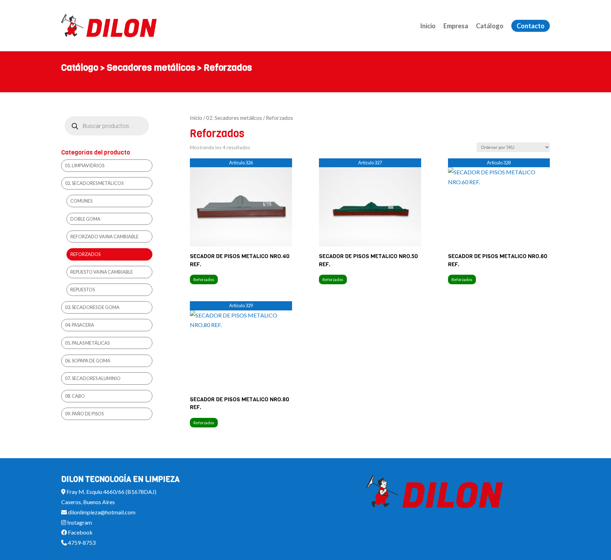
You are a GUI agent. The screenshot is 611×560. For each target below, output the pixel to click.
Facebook (80, 532)
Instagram (79, 522)
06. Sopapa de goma (87, 360)
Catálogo (490, 26)
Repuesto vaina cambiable (101, 272)
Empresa (455, 26)
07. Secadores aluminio (93, 378)
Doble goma (85, 219)
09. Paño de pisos (84, 413)
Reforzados (203, 279)
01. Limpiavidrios (84, 165)
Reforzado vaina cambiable (104, 236)
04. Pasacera (79, 325)
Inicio (428, 26)
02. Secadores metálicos (234, 118)
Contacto (531, 26)
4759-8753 (81, 542)
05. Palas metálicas (87, 343)
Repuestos (82, 289)
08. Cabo (75, 396)
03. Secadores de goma (92, 307)
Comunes (81, 201)
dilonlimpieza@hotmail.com (101, 512)
